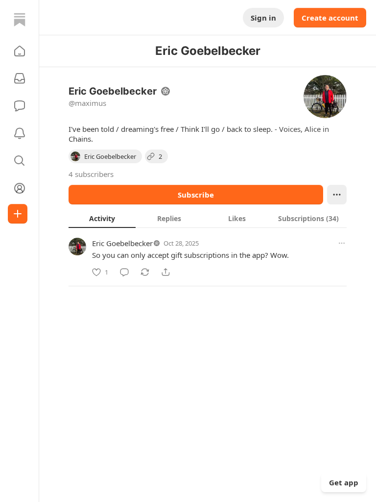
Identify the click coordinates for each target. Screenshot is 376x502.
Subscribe (196, 195)
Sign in (263, 18)
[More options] (342, 243)
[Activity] (19, 133)
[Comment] (124, 272)
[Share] (165, 272)
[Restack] (145, 272)
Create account (330, 18)
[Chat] (19, 106)
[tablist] (208, 218)
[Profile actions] (337, 194)
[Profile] (19, 188)
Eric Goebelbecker (122, 243)
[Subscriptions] (19, 78)
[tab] (102, 218)
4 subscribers (91, 174)
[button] (19, 51)
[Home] (19, 19)
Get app (343, 482)
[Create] (17, 214)
